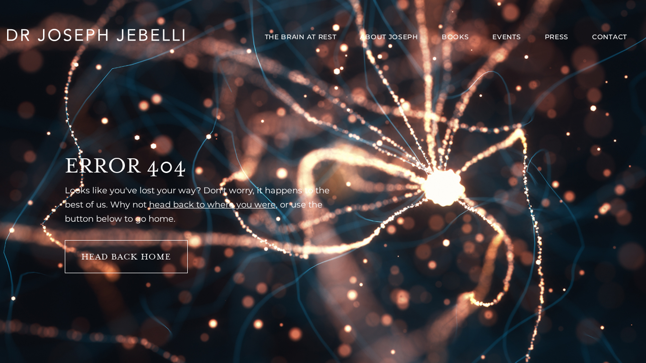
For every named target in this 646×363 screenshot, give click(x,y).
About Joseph (389, 37)
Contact (609, 37)
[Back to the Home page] (96, 36)
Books (455, 37)
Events (506, 37)
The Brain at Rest (301, 37)
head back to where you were (212, 204)
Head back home (126, 256)
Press (557, 37)
